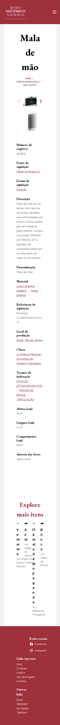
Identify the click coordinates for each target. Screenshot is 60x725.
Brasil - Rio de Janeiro (29, 340)
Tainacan (21, 712)
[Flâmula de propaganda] (34, 523)
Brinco (41, 539)
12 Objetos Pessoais (28, 354)
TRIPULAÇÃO (25, 399)
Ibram (19, 699)
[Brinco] (42, 523)
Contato (21, 681)
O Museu (21, 668)
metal (34, 290)
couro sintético (25, 286)
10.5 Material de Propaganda (38, 611)
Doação (21, 189)
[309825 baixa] (30, 101)
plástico (21, 295)
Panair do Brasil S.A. (28, 171)
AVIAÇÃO (22, 381)
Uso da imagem (25, 677)
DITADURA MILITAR (29, 385)
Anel (26, 534)
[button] (40, 101)
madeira (21, 290)
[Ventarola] (18, 523)
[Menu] (54, 12)
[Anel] (26, 523)
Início (19, 664)
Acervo (20, 672)
